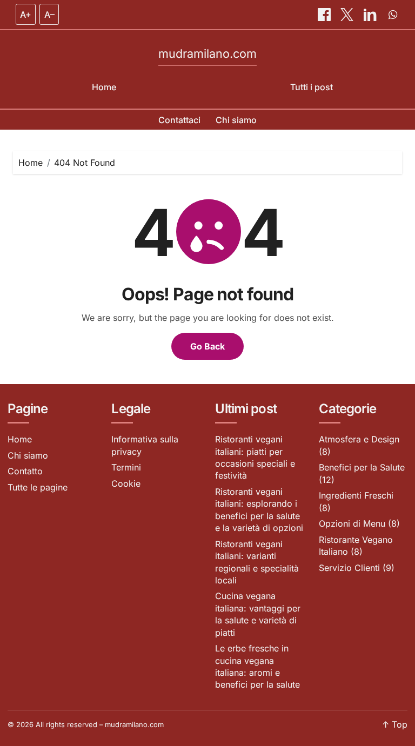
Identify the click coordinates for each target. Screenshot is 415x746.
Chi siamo (236, 120)
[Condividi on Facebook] (325, 14)
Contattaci (179, 120)
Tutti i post (311, 87)
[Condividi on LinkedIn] (371, 14)
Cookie (125, 483)
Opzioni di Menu (352, 523)
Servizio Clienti (349, 567)
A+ (25, 14)
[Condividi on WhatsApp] (392, 14)
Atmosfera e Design (359, 439)
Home (104, 87)
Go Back (207, 346)
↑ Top (394, 724)
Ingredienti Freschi (356, 495)
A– (49, 14)
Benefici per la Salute (362, 467)
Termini (126, 467)
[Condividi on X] (348, 14)
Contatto (25, 471)
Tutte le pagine (38, 487)
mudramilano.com (207, 53)
